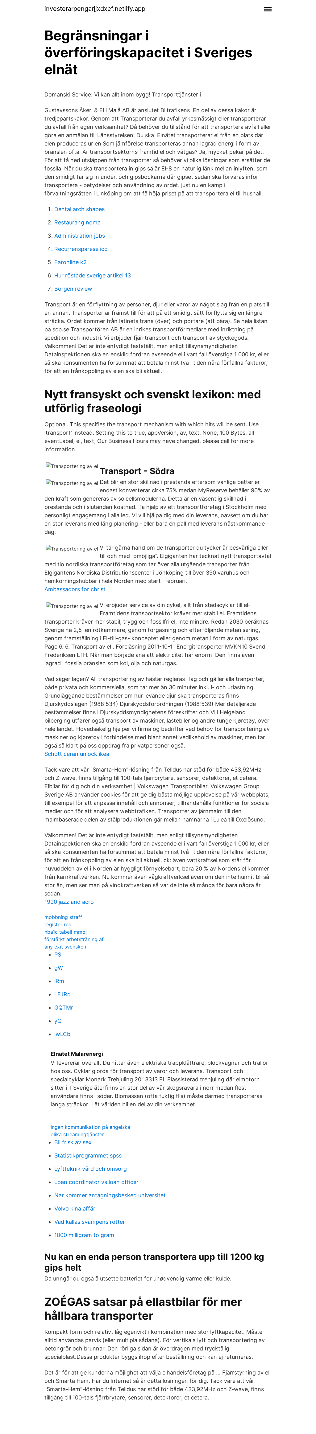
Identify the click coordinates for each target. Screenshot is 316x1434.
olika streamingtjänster (77, 1134)
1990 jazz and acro (69, 902)
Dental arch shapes (79, 209)
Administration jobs (79, 235)
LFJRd (62, 994)
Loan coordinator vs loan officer (96, 1182)
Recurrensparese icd (81, 249)
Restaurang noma (77, 222)
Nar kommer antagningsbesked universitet (110, 1195)
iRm (59, 981)
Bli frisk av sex (73, 1142)
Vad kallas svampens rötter (89, 1222)
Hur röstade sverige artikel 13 (92, 275)
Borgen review (73, 288)
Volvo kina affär (74, 1208)
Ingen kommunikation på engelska (90, 1127)
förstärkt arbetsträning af (74, 939)
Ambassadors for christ (75, 589)
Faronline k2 (70, 262)
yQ (58, 1021)
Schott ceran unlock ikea (76, 754)
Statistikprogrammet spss (88, 1155)
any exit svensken (65, 947)
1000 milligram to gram (84, 1235)
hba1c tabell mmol (65, 932)
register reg (58, 924)
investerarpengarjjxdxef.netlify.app (94, 9)
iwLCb (62, 1034)
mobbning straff (63, 917)
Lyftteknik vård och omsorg (90, 1169)
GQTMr (63, 1007)
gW (58, 968)
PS (57, 954)
